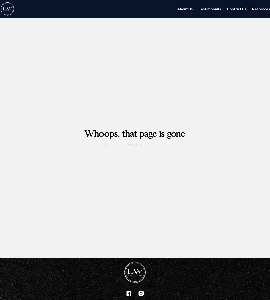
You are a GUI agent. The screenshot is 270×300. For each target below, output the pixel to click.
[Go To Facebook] (129, 294)
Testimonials (210, 9)
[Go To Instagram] (141, 294)
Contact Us (236, 9)
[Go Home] (7, 9)
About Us (185, 9)
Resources (261, 9)
